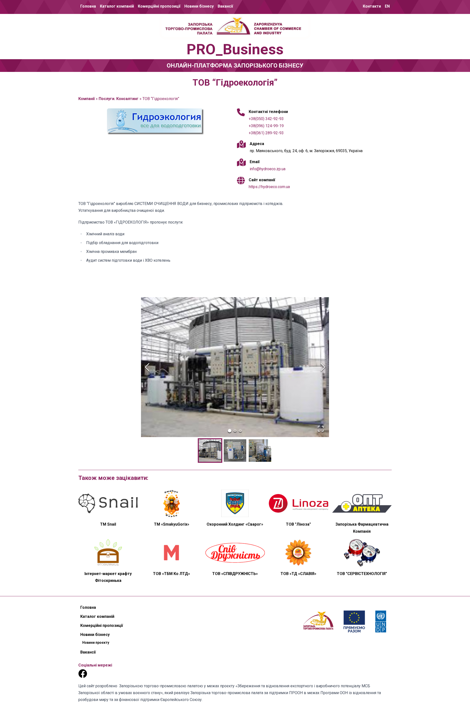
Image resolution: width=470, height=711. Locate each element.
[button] (235, 367)
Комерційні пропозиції (159, 6)
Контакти (372, 6)
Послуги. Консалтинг (119, 98)
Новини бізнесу (199, 6)
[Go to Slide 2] (235, 430)
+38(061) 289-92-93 (266, 133)
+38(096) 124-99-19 (266, 126)
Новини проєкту (199, 23)
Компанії (86, 98)
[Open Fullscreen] (320, 428)
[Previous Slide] (147, 367)
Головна (88, 6)
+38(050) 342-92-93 (266, 118)
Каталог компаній (117, 6)
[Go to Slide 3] (240, 430)
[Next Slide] (323, 367)
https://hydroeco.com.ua (269, 186)
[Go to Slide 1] (229, 430)
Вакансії (225, 6)
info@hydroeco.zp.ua (267, 169)
